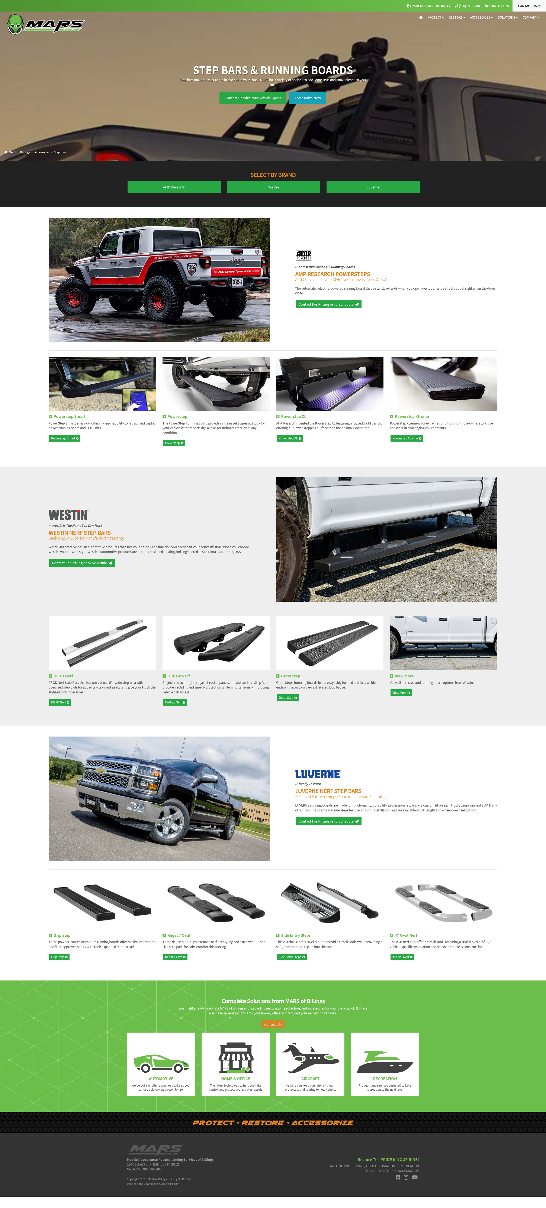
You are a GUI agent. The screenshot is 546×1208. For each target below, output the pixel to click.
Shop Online (499, 5)
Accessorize (480, 17)
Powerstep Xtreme (405, 438)
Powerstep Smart (63, 438)
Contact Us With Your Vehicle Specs (253, 97)
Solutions (507, 17)
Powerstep (172, 443)
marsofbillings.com (47, 24)
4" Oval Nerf (400, 957)
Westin (273, 187)
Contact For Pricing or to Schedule (326, 304)
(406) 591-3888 (469, 5)
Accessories (41, 152)
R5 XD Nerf (58, 702)
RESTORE (386, 1170)
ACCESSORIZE (408, 1170)
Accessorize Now (307, 97)
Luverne (373, 187)
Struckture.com (169, 1183)
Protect (434, 17)
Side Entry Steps (290, 957)
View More (399, 692)
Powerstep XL (288, 438)
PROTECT (367, 1170)
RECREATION (409, 1166)
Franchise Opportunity (429, 5)
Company (530, 17)
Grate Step (286, 697)
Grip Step (57, 957)
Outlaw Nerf (173, 702)
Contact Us (527, 5)
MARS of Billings (18, 152)
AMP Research (174, 187)
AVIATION (388, 1166)
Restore (456, 17)
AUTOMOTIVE (340, 1166)
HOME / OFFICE (365, 1166)
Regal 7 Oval (173, 957)
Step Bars (60, 152)
